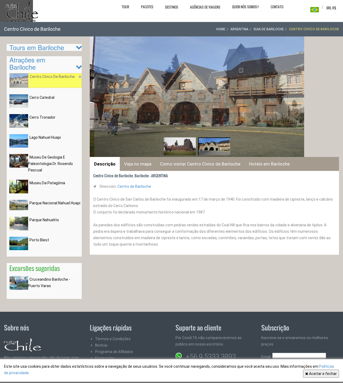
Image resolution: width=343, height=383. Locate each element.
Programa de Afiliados (114, 352)
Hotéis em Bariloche (269, 164)
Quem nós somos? (245, 6)
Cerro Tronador (42, 117)
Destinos (171, 7)
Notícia (101, 345)
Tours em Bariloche (36, 47)
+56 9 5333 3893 (211, 356)
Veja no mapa (137, 164)
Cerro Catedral (41, 97)
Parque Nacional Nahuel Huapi (54, 203)
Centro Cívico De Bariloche (52, 76)
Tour (125, 6)
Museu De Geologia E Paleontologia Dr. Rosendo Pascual (50, 163)
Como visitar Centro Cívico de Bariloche (200, 164)
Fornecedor (105, 358)
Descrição (104, 164)
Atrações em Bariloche (27, 63)
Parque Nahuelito (44, 220)
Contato (277, 6)
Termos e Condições (113, 339)
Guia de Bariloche (268, 29)
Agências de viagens (205, 7)
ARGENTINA (239, 29)
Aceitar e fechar (322, 373)
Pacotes (147, 6)
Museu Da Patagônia (47, 183)
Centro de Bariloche (134, 186)
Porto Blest (39, 240)
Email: (266, 357)
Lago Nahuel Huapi (45, 137)
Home (220, 29)
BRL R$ (331, 7)
